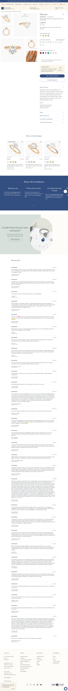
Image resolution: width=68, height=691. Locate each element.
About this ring (44, 87)
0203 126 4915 (7, 671)
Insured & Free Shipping (46, 119)
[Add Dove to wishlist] (41, 142)
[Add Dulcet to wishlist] (22, 142)
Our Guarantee (40, 659)
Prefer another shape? (60, 39)
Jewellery (35, 4)
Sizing (41, 112)
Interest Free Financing (46, 122)
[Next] (65, 191)
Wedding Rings (18, 4)
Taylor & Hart (2, 4)
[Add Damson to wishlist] (59, 142)
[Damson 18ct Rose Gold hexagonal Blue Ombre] (52, 155)
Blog (37, 663)
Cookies (54, 659)
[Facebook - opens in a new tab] (27, 684)
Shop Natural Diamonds (25, 664)
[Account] (53, 4)
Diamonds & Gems (27, 4)
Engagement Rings (9, 4)
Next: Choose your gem (52, 76)
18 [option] (43, 35)
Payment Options (56, 661)
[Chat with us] (65, 688)
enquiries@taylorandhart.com (10, 674)
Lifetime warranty (44, 115)
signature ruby (16, 192)
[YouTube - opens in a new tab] (40, 684)
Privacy (54, 656)
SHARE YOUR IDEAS (15, 239)
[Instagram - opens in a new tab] (34, 684)
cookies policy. (6, 686)
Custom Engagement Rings (25, 659)
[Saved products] (57, 4)
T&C (54, 658)
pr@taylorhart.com (8, 681)
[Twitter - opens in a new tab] (37, 684)
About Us (47, 4)
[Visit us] (51, 4)
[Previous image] (9, 148)
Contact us (55, 4)
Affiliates (38, 664)
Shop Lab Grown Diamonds (25, 666)
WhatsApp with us (8, 673)
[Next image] (22, 148)
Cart (59, 4)
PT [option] (40, 35)
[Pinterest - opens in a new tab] (30, 684)
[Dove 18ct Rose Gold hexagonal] (34, 155)
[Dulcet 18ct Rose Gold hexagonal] (15, 155)
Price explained (43, 27)
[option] (41, 42)
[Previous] (2, 191)
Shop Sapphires (23, 671)
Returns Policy (56, 663)
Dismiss (13, 688)
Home (2, 11)
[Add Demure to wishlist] (63, 14)
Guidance (41, 4)
